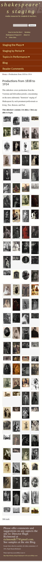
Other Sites (12, 37)
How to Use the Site (15, 32)
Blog (5, 63)
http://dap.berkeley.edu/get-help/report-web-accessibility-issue (20, 555)
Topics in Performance (16, 57)
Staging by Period (13, 51)
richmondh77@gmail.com (18, 539)
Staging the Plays (13, 45)
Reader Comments (13, 69)
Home (4, 74)
